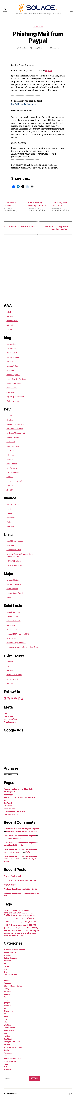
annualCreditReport (13, 504)
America (7, 955)
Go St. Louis (10, 625)
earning (7, 980)
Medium (9, 316)
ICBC (24, 925)
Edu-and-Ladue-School (13, 986)
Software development (13, 1047)
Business (7, 961)
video (6, 1064)
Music (6, 1033)
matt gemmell (11, 464)
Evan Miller (10, 442)
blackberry (25, 913)
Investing (7, 1005)
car (5, 964)
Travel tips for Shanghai (13, 838)
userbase (9, 477)
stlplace (24, 48)
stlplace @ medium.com (15, 397)
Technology (38, 26)
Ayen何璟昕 (8, 795)
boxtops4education (13, 550)
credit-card (22, 919)
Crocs (30, 918)
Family (6, 989)
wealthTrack (11, 526)
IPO (5, 1014)
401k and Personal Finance (14, 950)
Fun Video (8, 1000)
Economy (7, 983)
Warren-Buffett (14, 935)
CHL (17, 919)
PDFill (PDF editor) (13, 561)
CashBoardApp (12, 589)
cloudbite (10, 420)
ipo (5, 928)
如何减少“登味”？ (10, 885)
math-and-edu (9, 1031)
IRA (8, 928)
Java (6, 1017)
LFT (14, 928)
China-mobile (29, 915)
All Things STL (9, 792)
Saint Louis (8, 1039)
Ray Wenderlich (12, 468)
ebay (8, 666)
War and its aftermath (12, 876)
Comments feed (10, 719)
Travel (6, 1056)
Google (21, 922)
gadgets (7, 1003)
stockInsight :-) (12, 679)
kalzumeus (10, 455)
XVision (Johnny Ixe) (14, 481)
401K (6, 910)
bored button (11, 545)
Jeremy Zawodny (12, 357)
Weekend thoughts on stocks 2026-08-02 (20, 889)
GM (17, 922)
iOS (5, 1008)
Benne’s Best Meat (13, 612)
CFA (14, 916)
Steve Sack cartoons (14, 565)
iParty (27, 852)
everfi (8, 509)
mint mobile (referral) (14, 675)
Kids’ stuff (8, 803)
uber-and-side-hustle (12, 1058)
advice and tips (10, 952)
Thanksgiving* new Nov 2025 (15, 811)
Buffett (8, 915)
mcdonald (25, 928)
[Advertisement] (22, 748)
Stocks (6, 1050)
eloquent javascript (13, 437)
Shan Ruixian (11, 392)
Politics (7, 1036)
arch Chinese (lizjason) (14, 541)
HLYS (33, 921)
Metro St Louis (12, 630)
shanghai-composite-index (12, 933)
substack (9, 325)
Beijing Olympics (10, 958)
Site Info (7, 1045)
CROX (7, 921)
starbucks (26, 933)
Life (5, 1022)
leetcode (9, 459)
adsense (9, 662)
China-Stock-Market (9, 919)
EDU (13, 922)
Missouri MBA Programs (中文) (18, 634)
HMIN (7, 924)
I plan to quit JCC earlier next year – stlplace (21, 829)
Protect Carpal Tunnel (14, 593)
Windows (7, 1070)
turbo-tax (34, 933)
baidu (19, 911)
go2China (7, 800)
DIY (5, 978)
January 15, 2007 (38, 48)
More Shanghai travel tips (14, 845)
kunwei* (9, 362)
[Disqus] (38, 265)
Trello (8, 522)
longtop (18, 928)
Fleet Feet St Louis (13, 621)
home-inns (16, 925)
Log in (6, 714)
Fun (5, 997)
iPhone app (8, 1011)
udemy (9, 597)
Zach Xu (9, 486)
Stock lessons (9, 809)
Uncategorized (10, 1061)
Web (5, 1067)
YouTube (9, 329)
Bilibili (8, 312)
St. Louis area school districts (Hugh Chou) (22, 647)
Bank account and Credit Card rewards (19, 797)
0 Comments (54, 48)
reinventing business (14, 383)
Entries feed (8, 716)
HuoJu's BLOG (11, 353)
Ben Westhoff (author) (14, 348)
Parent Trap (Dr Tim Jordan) (17, 379)
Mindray (33, 927)
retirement (8, 806)
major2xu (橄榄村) (13, 375)
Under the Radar (12, 401)
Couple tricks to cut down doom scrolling (20, 880)
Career (6, 966)
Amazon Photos (12, 580)
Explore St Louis (12, 616)
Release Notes (11, 388)
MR (5, 930)
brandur (9, 416)
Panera (23, 931)
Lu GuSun (10, 370)
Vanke (6, 935)
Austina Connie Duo (13, 584)
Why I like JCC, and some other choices (21, 831)
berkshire (25, 911)
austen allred (11, 344)
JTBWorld (10, 451)
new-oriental (12, 931)
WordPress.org (10, 722)
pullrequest (10, 518)
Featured (7, 991)
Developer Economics (14, 429)
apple (15, 910)
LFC (11, 928)
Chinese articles (10, 975)
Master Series (9, 1028)
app (11, 911)
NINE (19, 931)
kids (5, 1019)
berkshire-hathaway (12, 913)
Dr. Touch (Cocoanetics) (15, 433)
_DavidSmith (11, 490)
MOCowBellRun (12, 638)
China (19, 915)
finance (7, 994)
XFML (21, 935)
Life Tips (7, 1025)
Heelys (27, 922)
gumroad (9, 513)
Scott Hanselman (12, 472)
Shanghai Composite (12, 1042)
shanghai (34, 930)
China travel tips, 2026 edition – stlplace (20, 836)
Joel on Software (12, 446)
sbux (27, 931)
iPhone (31, 924)
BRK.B (31, 913)
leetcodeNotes (12, 366)
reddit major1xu (12, 321)
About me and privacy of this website (18, 789)
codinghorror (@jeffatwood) (16, 424)
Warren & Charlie (11, 814)
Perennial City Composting (16, 643)
